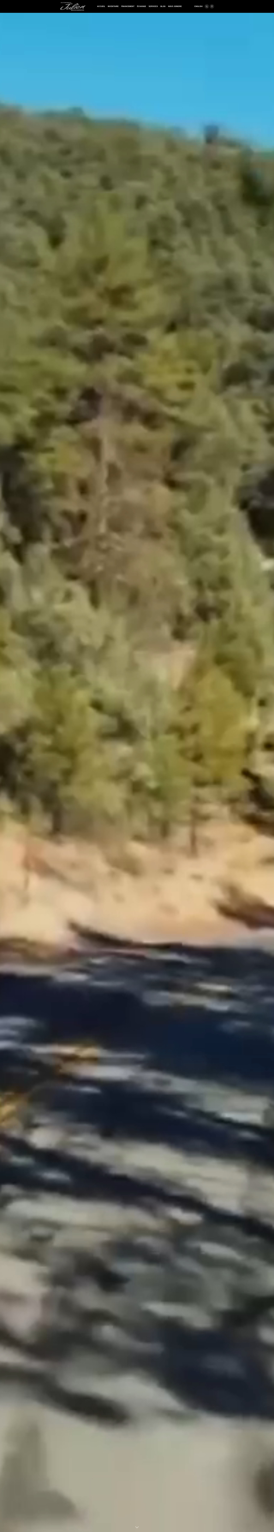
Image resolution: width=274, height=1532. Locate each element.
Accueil (101, 6)
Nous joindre (175, 6)
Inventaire (113, 6)
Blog (163, 6)
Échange (141, 6)
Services (153, 6)
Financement (127, 6)
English (198, 6)
